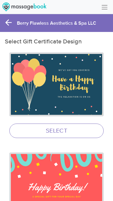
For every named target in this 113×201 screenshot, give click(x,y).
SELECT (56, 131)
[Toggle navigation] (104, 6)
